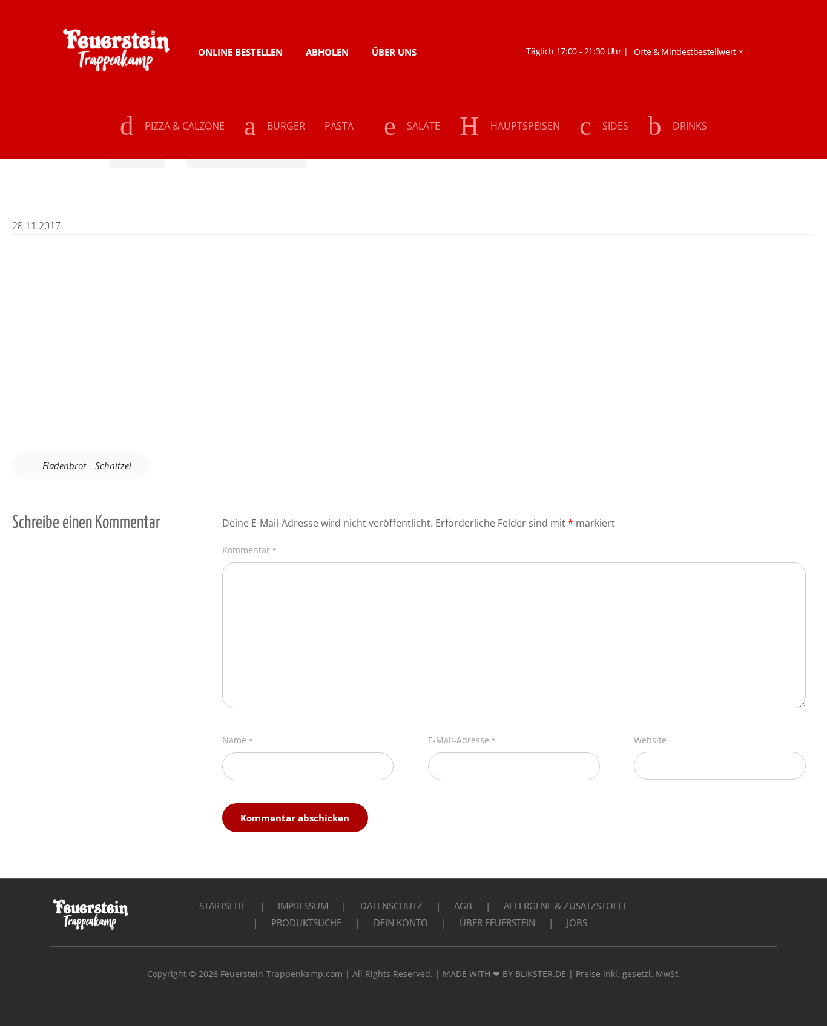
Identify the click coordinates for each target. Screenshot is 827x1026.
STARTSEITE (222, 905)
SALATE (423, 126)
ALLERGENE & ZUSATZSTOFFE (566, 905)
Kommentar (249, 550)
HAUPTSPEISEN (525, 126)
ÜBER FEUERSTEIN (497, 922)
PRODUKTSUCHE (306, 922)
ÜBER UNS (394, 52)
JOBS (577, 922)
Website (650, 740)
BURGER (286, 126)
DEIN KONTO (401, 922)
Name (237, 740)
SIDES (615, 126)
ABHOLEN (327, 52)
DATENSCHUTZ (391, 905)
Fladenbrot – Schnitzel (86, 465)
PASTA (339, 126)
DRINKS (690, 126)
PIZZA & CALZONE (185, 126)
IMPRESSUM (303, 905)
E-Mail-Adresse (462, 740)
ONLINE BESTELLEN (240, 52)
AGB (463, 905)
